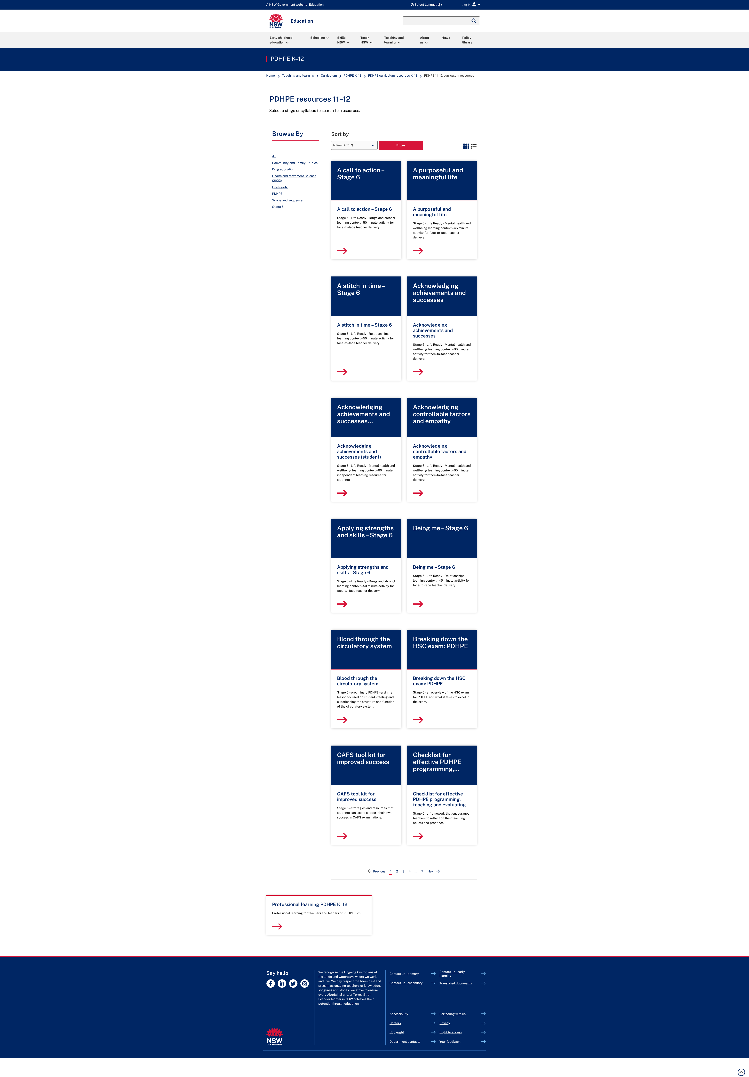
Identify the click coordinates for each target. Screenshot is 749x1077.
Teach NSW (364, 40)
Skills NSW (341, 40)
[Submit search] (474, 20)
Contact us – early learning (452, 974)
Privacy (444, 1023)
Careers (395, 1023)
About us (424, 40)
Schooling (317, 38)
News (446, 38)
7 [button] (422, 871)
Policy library (467, 40)
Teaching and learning (394, 40)
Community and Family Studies (295, 163)
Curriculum (329, 75)
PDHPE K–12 (287, 59)
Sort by (340, 134)
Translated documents (455, 983)
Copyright (397, 1032)
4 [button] (410, 871)
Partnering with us (452, 1014)
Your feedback (450, 1041)
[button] (434, 871)
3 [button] (403, 871)
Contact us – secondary (406, 983)
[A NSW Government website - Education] (296, 5)
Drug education (283, 169)
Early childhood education (281, 40)
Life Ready (280, 187)
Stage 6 (278, 207)
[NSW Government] (274, 1036)
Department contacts (405, 1041)
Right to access (450, 1032)
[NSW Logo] (276, 21)
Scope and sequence (287, 200)
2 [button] (397, 871)
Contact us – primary (404, 974)
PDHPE (277, 194)
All (274, 156)
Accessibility (399, 1014)
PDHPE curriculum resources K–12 (392, 75)
